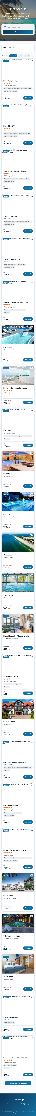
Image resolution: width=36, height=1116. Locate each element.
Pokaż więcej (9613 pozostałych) (18, 1083)
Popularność (13, 55)
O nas (9, 1104)
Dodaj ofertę (25, 1104)
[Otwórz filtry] (31, 47)
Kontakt (16, 1104)
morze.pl (18, 8)
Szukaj (19, 32)
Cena (26, 55)
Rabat (20, 55)
